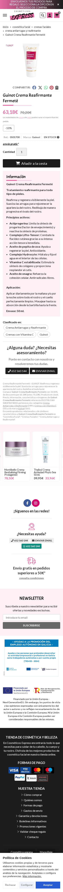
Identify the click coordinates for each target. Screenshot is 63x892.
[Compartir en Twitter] (40, 87)
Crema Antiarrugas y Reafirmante (26, 404)
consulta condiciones (31, 578)
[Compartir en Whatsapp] (46, 87)
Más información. (32, 876)
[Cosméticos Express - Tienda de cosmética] (22, 15)
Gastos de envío (33, 810)
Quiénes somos (33, 800)
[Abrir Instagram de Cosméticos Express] (35, 503)
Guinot (21, 408)
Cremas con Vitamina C (45, 405)
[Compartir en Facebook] (34, 87)
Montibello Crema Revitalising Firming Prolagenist (15, 472)
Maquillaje (46, 852)
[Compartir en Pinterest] (51, 87)
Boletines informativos (33, 821)
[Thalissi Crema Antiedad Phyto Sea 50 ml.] (45, 449)
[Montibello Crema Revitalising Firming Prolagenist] (16, 449)
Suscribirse (31, 625)
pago (29, 117)
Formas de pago (33, 805)
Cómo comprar (33, 794)
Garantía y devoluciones (33, 815)
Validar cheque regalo (33, 831)
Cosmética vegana (22, 852)
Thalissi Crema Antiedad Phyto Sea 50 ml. (45, 472)
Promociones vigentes (33, 826)
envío (21, 117)
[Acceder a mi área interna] (49, 15)
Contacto (33, 837)
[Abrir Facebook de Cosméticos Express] (27, 503)
